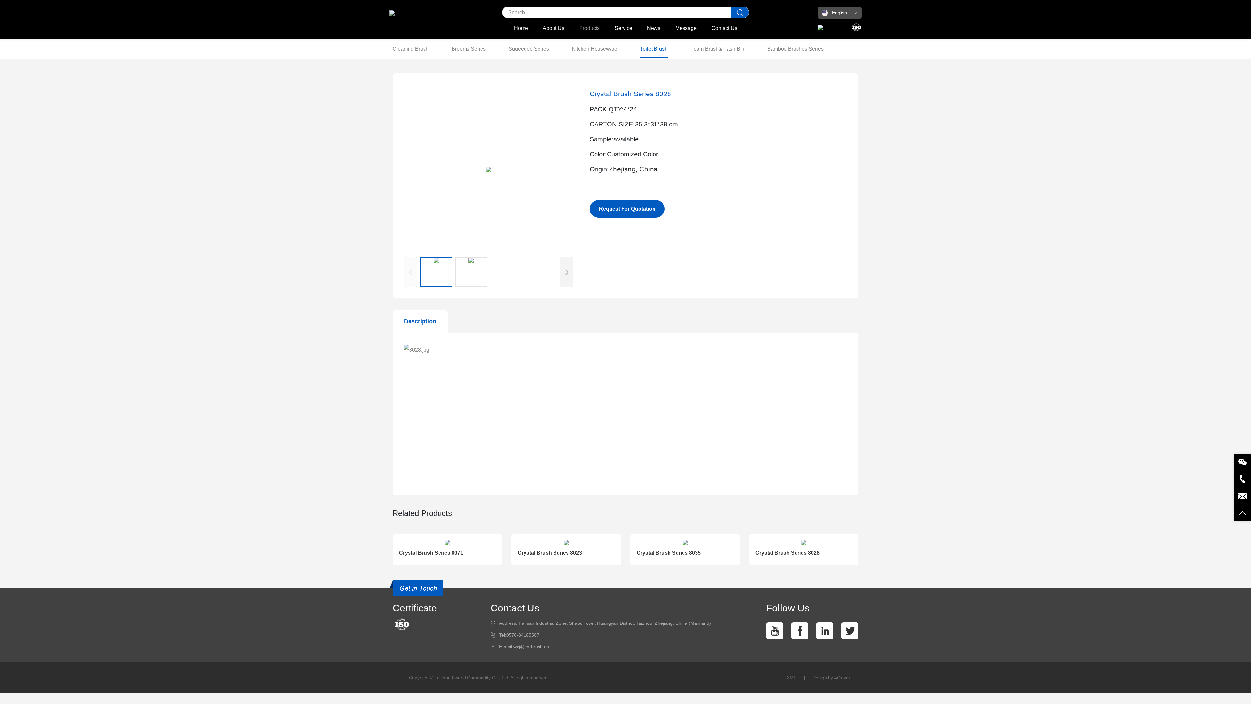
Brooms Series (469, 48)
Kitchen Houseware (594, 48)
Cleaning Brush (411, 48)
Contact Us (724, 28)
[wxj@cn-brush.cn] (1242, 496)
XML (791, 677)
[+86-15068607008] (1242, 479)
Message (686, 28)
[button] (566, 272)
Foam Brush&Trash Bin (717, 48)
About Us (553, 28)
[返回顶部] (1242, 513)
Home (521, 28)
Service (623, 28)
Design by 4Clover (831, 677)
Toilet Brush (654, 48)
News (653, 28)
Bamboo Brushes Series (795, 48)
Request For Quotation (627, 209)
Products (589, 28)
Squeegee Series (529, 48)
